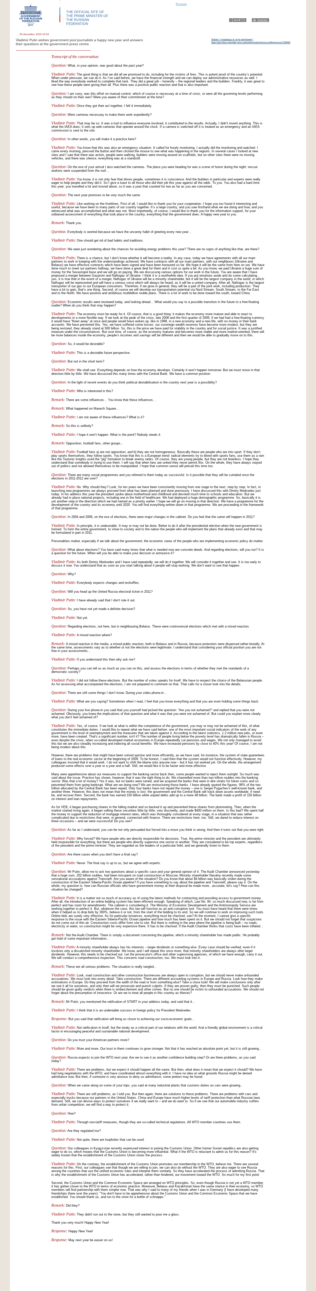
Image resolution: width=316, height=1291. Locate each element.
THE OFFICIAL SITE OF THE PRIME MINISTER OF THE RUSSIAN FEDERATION (87, 18)
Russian (181, 4)
